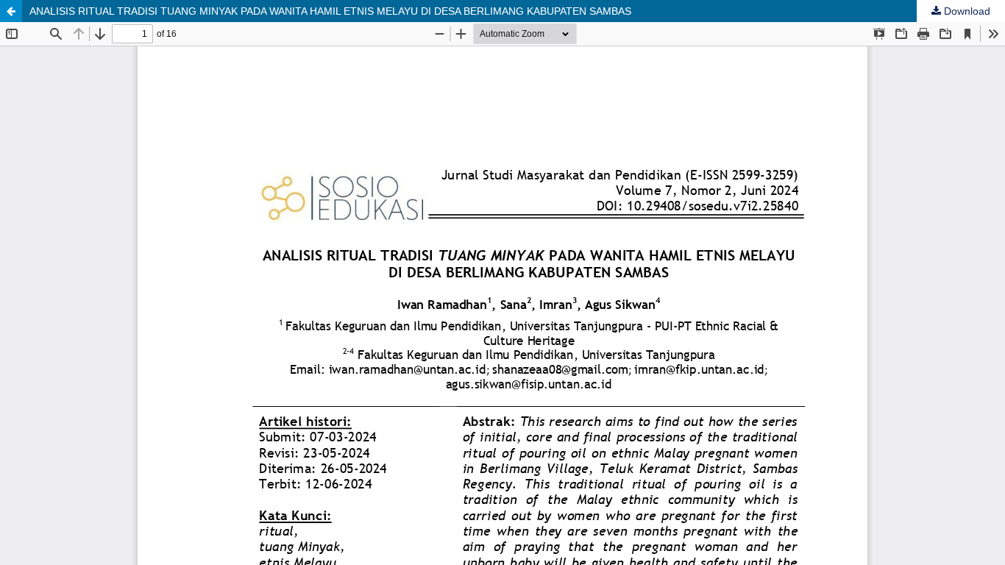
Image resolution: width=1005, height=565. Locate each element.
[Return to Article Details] (11, 11)
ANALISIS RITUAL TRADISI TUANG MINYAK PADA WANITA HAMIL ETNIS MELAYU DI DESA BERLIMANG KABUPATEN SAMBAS (330, 11)
